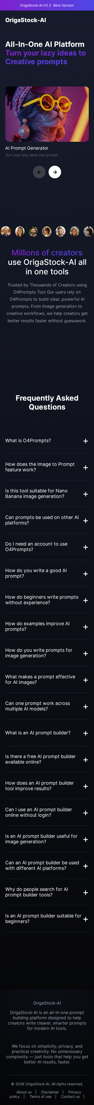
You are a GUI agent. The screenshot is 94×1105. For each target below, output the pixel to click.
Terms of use (40, 1096)
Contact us (70, 1096)
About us (24, 1092)
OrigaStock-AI (25, 20)
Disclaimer (50, 1092)
